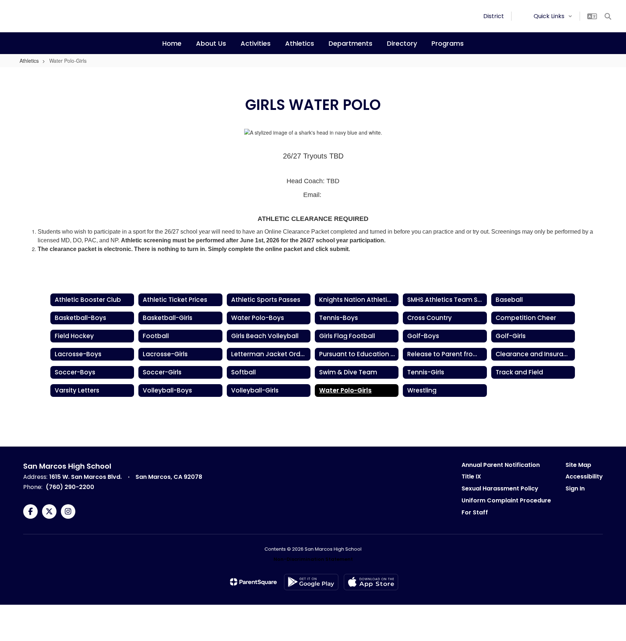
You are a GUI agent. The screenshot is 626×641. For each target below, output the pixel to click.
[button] (553, 16)
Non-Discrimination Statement (313, 559)
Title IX (471, 476)
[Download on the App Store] (371, 582)
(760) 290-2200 (70, 487)
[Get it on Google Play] (311, 582)
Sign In (575, 488)
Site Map (578, 465)
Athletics (29, 60)
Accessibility (584, 476)
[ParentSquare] (253, 581)
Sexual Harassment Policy (500, 488)
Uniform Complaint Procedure (506, 500)
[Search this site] (608, 16)
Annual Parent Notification (501, 465)
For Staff (475, 512)
